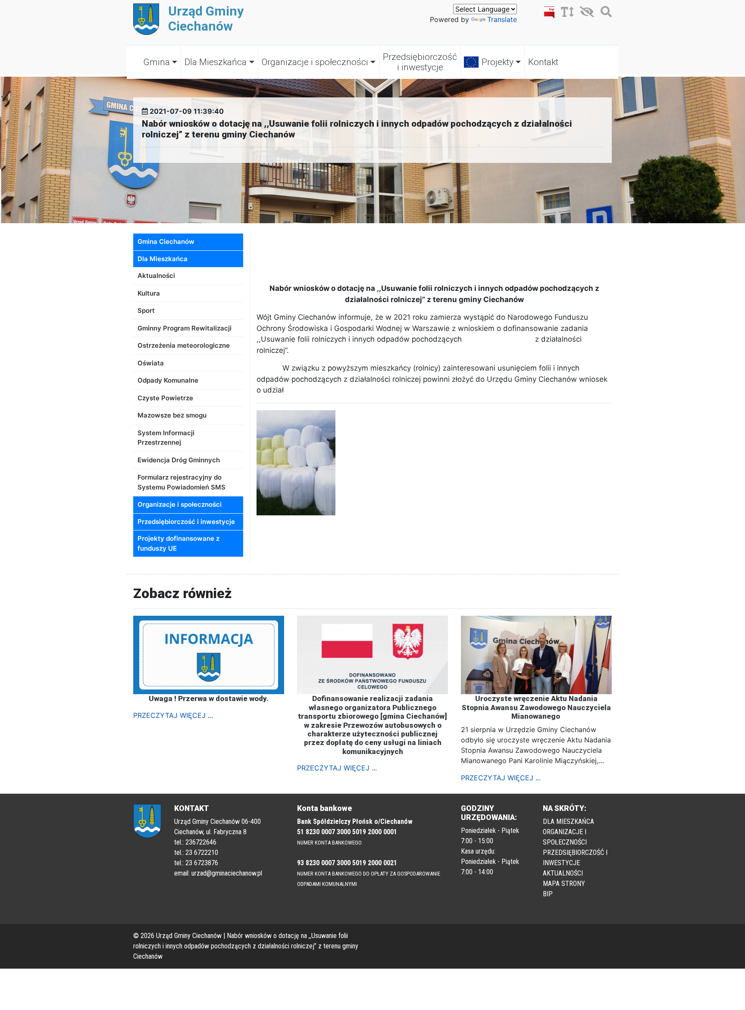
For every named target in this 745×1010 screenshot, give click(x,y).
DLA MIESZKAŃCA (568, 821)
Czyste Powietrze (165, 398)
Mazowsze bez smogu (172, 415)
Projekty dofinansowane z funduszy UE (178, 543)
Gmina (156, 62)
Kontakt (543, 62)
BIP (548, 894)
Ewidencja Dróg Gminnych (179, 460)
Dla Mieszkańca (216, 62)
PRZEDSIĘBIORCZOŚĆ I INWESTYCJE (575, 857)
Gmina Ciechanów (166, 241)
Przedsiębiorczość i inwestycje (420, 62)
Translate (502, 19)
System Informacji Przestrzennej (166, 438)
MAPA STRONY (564, 883)
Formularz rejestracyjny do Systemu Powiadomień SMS (181, 482)
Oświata (151, 363)
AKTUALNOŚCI (563, 873)
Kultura (149, 293)
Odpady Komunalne (168, 380)
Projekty (497, 62)
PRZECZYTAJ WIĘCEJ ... (173, 715)
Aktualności (156, 275)
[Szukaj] (604, 13)
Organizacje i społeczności (315, 62)
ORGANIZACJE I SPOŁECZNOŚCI (565, 837)
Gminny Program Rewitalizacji (185, 328)
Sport (146, 310)
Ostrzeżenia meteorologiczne (184, 345)
